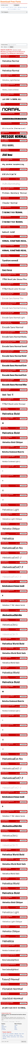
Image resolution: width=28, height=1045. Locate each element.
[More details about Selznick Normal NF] (14, 394)
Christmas (22, 1036)
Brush (23, 1033)
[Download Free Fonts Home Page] (11, 1)
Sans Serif (4, 1033)
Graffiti (4, 1035)
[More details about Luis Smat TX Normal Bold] (14, 99)
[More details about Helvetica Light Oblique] (14, 519)
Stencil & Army (13, 1036)
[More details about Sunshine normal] (14, 260)
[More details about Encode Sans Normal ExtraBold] (14, 366)
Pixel (21, 1035)
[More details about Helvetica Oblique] (14, 528)
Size (2, 46)
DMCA (15, 1028)
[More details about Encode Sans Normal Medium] (14, 337)
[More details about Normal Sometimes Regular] (14, 241)
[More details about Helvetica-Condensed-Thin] (14, 480)
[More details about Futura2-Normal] (14, 979)
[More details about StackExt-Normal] (14, 998)
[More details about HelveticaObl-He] (14, 615)
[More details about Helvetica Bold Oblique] (14, 442)
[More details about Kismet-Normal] (14, 270)
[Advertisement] (14, 29)
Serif (8, 1033)
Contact (15, 1025)
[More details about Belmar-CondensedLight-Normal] (14, 960)
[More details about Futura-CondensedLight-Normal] (14, 969)
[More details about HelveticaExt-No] (14, 548)
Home (3, 1025)
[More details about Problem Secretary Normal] (14, 193)
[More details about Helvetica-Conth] (14, 490)
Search (17, 5)
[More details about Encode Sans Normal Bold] (14, 356)
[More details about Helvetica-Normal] (14, 70)
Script (20, 1033)
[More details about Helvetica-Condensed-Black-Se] (14, 452)
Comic (18, 1036)
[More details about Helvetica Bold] (14, 413)
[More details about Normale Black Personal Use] (14, 118)
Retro (15, 1035)
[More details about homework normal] (14, 231)
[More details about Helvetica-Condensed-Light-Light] (14, 471)
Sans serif (17, 56)
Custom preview (4, 44)
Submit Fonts (4, 1026)
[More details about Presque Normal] (14, 136)
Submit (11, 47)
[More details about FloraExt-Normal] (14, 989)
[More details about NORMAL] (14, 109)
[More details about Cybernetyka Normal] (14, 212)
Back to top (24, 1041)
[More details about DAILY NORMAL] (14, 145)
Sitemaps (3, 1028)
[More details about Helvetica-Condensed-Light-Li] (14, 461)
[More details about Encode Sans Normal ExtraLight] (14, 308)
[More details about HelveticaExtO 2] (14, 557)
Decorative (11, 1035)
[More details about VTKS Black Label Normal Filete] (14, 279)
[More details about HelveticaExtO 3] (14, 567)
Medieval (8, 1036)
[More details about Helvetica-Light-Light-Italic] (14, 500)
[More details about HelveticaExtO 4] (14, 576)
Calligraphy (16, 1033)
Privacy (15, 1029)
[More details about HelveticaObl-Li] (14, 624)
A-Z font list (4, 1029)
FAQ (15, 1026)
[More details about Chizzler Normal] (14, 203)
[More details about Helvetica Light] (14, 509)
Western (17, 1035)
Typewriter (4, 1036)
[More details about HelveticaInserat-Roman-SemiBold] (14, 596)
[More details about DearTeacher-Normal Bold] (14, 1008)
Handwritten (11, 1033)
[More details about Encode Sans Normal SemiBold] (14, 346)
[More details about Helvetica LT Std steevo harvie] (14, 605)
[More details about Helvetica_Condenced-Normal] (14, 90)
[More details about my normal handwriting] (14, 164)
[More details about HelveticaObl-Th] (14, 634)
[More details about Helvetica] (14, 538)
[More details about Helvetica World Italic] (14, 663)
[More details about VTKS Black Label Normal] (14, 289)
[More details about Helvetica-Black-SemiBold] (14, 423)
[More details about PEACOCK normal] (14, 174)
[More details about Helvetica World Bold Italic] (14, 653)
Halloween (4, 1038)
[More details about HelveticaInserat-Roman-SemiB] (14, 586)
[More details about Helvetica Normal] (14, 61)
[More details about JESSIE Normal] (14, 155)
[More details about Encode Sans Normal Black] (14, 385)
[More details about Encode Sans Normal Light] (14, 318)
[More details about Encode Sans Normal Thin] (14, 298)
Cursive (7, 1035)
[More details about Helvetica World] (14, 672)
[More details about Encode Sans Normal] (14, 327)
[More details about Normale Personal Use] (14, 128)
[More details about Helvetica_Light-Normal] (14, 80)
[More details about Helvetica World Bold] (14, 644)
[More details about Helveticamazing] (14, 183)
